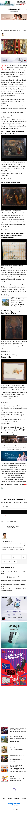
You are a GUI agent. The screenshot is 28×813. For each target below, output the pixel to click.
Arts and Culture (19, 728)
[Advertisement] (14, 705)
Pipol (19, 729)
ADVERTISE (16, 798)
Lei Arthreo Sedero (11, 33)
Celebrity (12, 728)
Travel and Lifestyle (19, 298)
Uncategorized (13, 766)
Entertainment (23, 728)
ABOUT (3, 798)
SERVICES (10, 798)
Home (12, 298)
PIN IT (15, 148)
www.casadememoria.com (9, 435)
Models (16, 729)
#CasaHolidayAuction (11, 521)
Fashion (12, 729)
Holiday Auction (10, 526)
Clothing (17, 728)
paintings (17, 526)
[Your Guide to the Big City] (14, 10)
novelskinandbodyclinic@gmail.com (10, 469)
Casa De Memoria (15, 525)
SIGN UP (14, 511)
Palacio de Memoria (13, 68)
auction (8, 525)
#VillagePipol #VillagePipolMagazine (15, 522)
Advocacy (12, 728)
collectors (22, 525)
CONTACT (24, 798)
